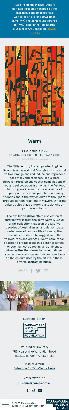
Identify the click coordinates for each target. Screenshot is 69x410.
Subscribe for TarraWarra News (34, 368)
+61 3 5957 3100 (34, 378)
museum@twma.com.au (34, 383)
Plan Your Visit (34, 363)
